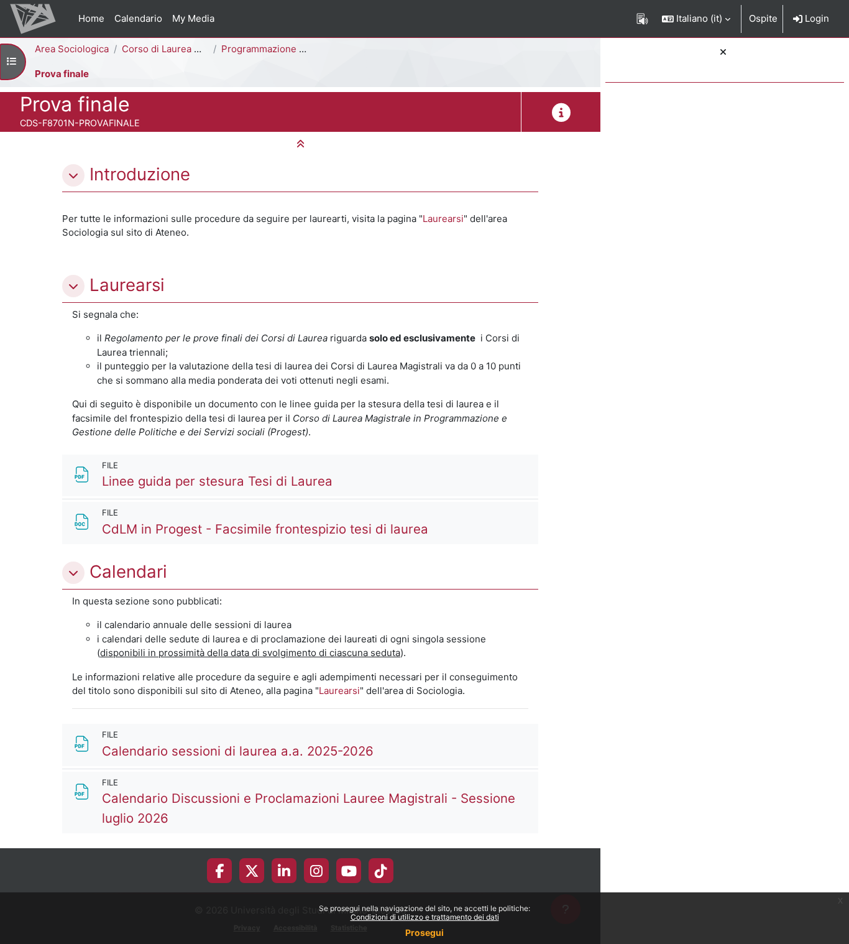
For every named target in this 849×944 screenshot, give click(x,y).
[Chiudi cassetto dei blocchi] (723, 52)
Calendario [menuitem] (138, 18)
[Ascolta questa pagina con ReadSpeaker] (642, 18)
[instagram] (316, 870)
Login (815, 18)
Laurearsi (443, 218)
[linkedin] (284, 870)
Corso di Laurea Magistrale (181, 49)
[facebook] (219, 870)
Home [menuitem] (91, 18)
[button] (696, 18)
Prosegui (424, 932)
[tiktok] (381, 870)
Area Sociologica (72, 49)
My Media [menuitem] (193, 18)
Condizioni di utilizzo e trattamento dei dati (425, 917)
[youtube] (349, 870)
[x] (252, 870)
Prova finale (62, 74)
